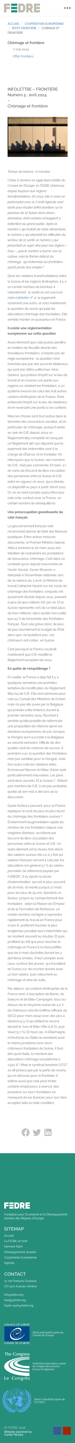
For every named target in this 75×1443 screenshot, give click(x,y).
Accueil (14, 23)
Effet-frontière (24, 28)
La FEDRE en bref (15, 1241)
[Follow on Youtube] (67, 1431)
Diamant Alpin (13, 1246)
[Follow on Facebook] (57, 1431)
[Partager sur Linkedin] (48, 1132)
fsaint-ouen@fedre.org (18, 1305)
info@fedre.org (13, 1294)
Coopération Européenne (20, 1257)
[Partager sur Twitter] (37, 1132)
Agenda (9, 1262)
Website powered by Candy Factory (18, 1433)
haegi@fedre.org (15, 1300)
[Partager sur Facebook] (26, 1132)
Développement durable (20, 1252)
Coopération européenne (44, 23)
